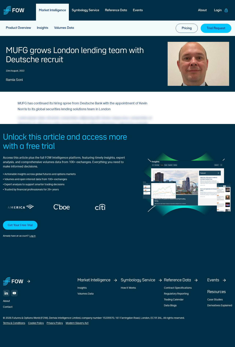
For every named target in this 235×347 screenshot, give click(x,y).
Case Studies (215, 299)
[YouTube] (14, 293)
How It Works (128, 288)
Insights (82, 288)
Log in (32, 236)
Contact (7, 307)
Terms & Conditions (14, 323)
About (6, 301)
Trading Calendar (174, 299)
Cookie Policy (36, 323)
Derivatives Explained (219, 305)
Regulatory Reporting (176, 294)
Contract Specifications (178, 288)
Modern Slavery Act (77, 323)
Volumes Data (85, 294)
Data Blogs (170, 305)
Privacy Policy (55, 323)
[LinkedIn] (6, 293)
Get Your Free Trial (20, 225)
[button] (67, 229)
